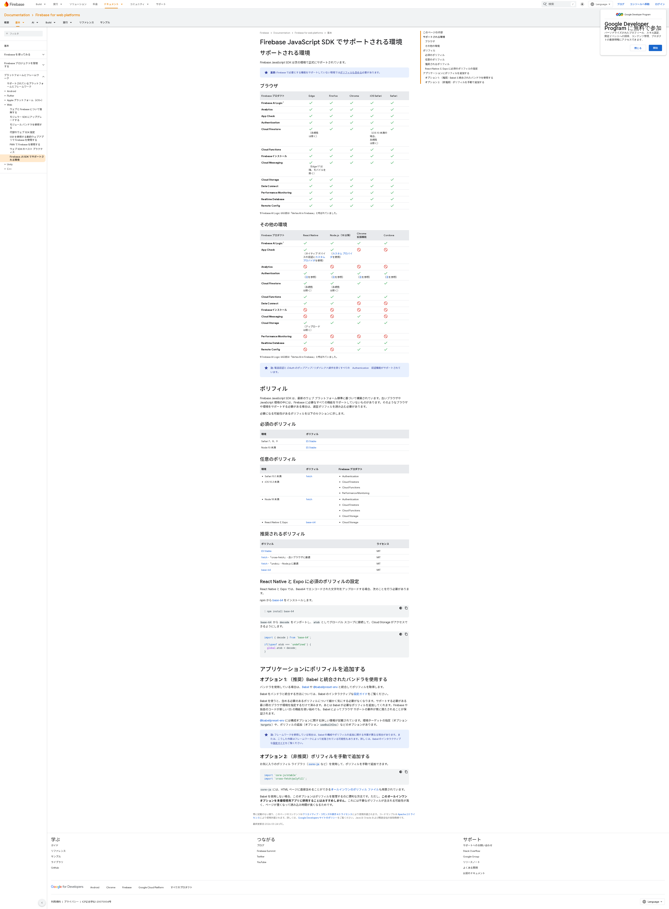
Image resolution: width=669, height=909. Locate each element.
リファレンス (86, 22)
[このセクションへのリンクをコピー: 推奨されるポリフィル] (308, 534)
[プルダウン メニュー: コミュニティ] (149, 4)
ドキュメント (111, 4)
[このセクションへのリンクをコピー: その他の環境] (290, 225)
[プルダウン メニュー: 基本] (24, 22)
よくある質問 (470, 867)
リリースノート (471, 862)
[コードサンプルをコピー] (406, 608)
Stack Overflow (471, 851)
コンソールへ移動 (639, 4)
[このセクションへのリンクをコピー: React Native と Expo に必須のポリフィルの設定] (362, 582)
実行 (55, 4)
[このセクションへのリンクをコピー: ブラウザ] (281, 86)
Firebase (264, 32)
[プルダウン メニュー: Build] (46, 4)
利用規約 (56, 901)
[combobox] (558, 4)
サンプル (105, 22)
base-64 (311, 522)
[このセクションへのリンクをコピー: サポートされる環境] (313, 53)
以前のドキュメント (474, 873)
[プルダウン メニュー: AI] (38, 22)
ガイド (54, 845)
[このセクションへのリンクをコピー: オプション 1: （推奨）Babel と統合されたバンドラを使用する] (390, 680)
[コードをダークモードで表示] (400, 608)
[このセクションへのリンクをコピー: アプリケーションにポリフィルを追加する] (369, 670)
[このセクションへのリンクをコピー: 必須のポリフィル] (299, 424)
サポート (161, 4)
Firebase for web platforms (57, 15)
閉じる (638, 48)
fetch (309, 476)
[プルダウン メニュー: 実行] (62, 4)
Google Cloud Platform (151, 887)
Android (94, 887)
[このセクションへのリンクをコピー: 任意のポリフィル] (299, 459)
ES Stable (311, 441)
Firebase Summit (266, 851)
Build (39, 4)
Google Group (471, 856)
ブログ (620, 4)
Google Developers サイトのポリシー (317, 817)
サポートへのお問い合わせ (477, 845)
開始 (655, 47)
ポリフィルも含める (351, 72)
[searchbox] (23, 33)
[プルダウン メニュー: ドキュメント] (123, 4)
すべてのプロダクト (181, 887)
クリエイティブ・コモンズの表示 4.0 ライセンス (327, 814)
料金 (95, 4)
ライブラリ (57, 862)
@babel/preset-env (325, 687)
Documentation (17, 15)
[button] (20, 54)
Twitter (260, 856)
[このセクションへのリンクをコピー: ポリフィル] (291, 389)
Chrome (110, 887)
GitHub (55, 867)
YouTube (261, 862)
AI (33, 22)
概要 (6, 22)
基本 (17, 22)
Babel (305, 687)
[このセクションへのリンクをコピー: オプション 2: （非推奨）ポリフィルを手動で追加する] (373, 757)
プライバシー (71, 901)
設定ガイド (361, 694)
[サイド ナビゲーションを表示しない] (42, 902)
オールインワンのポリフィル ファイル (355, 789)
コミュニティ (137, 4)
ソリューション (78, 4)
